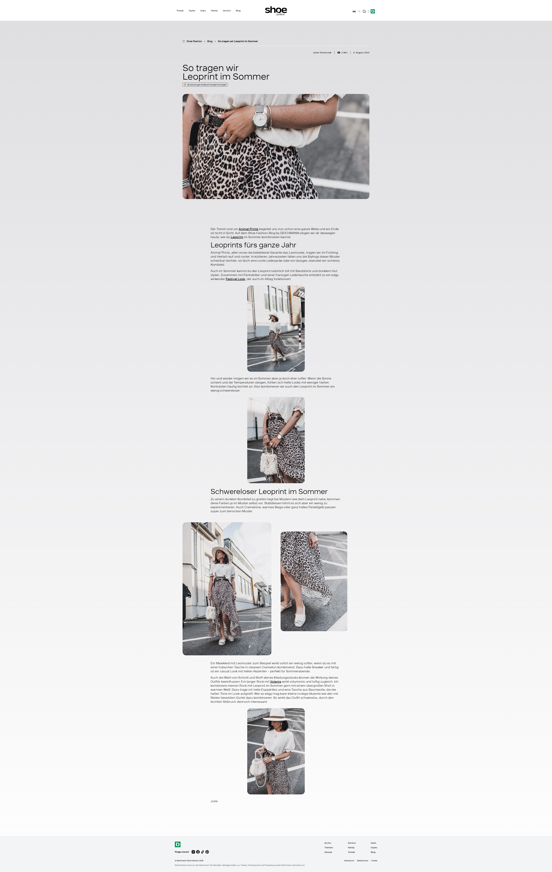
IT (359, 11)
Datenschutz (362, 860)
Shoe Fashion (194, 41)
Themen (328, 847)
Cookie (374, 860)
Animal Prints (248, 229)
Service (227, 10)
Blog (238, 10)
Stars (203, 10)
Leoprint (237, 237)
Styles (192, 10)
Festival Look (235, 279)
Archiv (327, 842)
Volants (275, 681)
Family (214, 10)
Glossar (328, 852)
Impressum (349, 860)
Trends (180, 10)
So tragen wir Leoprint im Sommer (238, 41)
